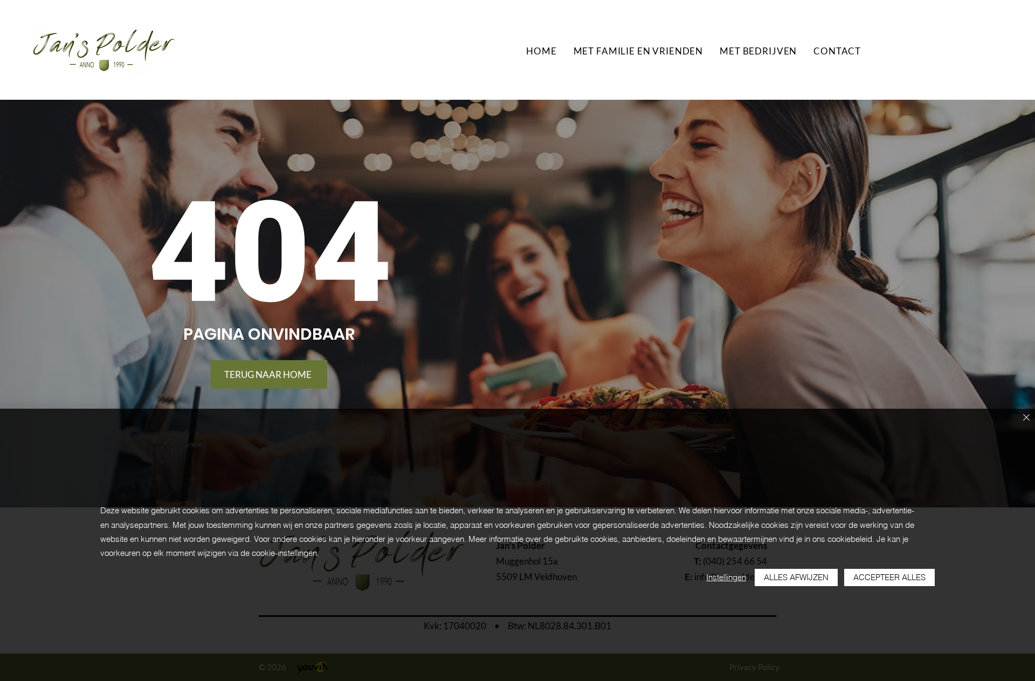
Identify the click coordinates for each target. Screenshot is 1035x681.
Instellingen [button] (726, 577)
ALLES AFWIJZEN (796, 577)
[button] (638, 51)
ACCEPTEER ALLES (889, 577)
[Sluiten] (1026, 418)
